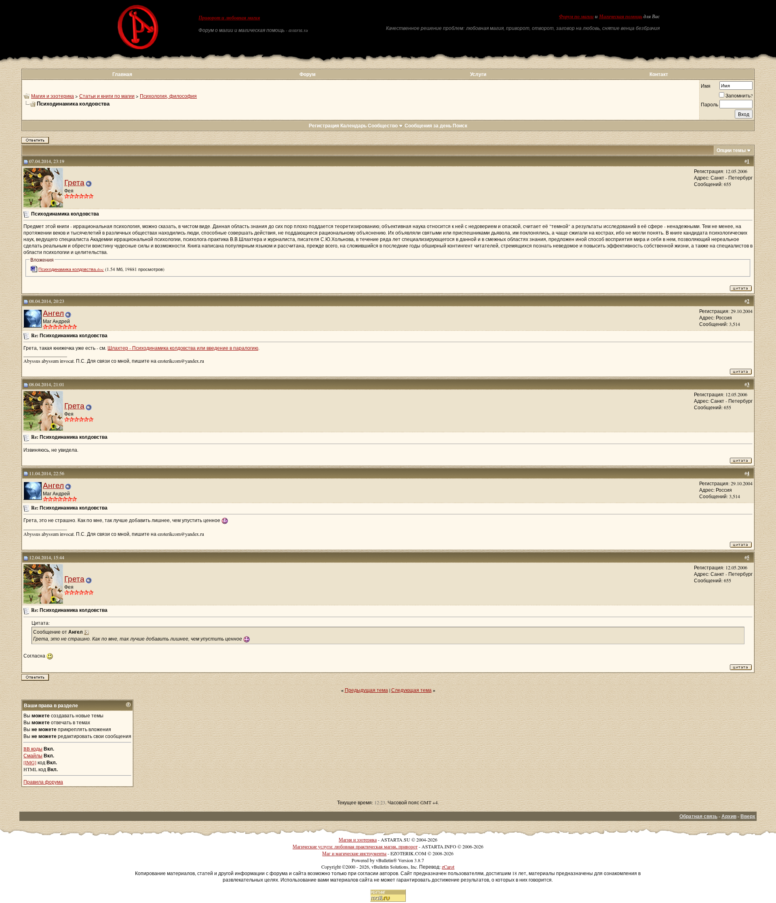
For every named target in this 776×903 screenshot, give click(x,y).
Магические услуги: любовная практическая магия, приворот (355, 846)
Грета (74, 182)
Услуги (478, 74)
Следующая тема (411, 690)
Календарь (353, 125)
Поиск (460, 125)
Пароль (709, 104)
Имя (706, 85)
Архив (728, 816)
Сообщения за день (428, 125)
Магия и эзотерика (52, 96)
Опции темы (731, 150)
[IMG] (29, 762)
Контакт (658, 74)
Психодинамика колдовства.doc (71, 269)
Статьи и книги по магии (107, 96)
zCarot (448, 866)
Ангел (53, 313)
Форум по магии (576, 16)
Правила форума (43, 781)
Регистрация (324, 125)
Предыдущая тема (366, 690)
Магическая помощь (620, 16)
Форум (307, 74)
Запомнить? (739, 95)
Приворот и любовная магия (229, 18)
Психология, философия (168, 96)
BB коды (32, 748)
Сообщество (383, 125)
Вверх (747, 816)
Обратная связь (698, 816)
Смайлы (32, 755)
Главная (122, 74)
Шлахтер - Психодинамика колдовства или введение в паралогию (183, 348)
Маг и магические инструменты (354, 853)
